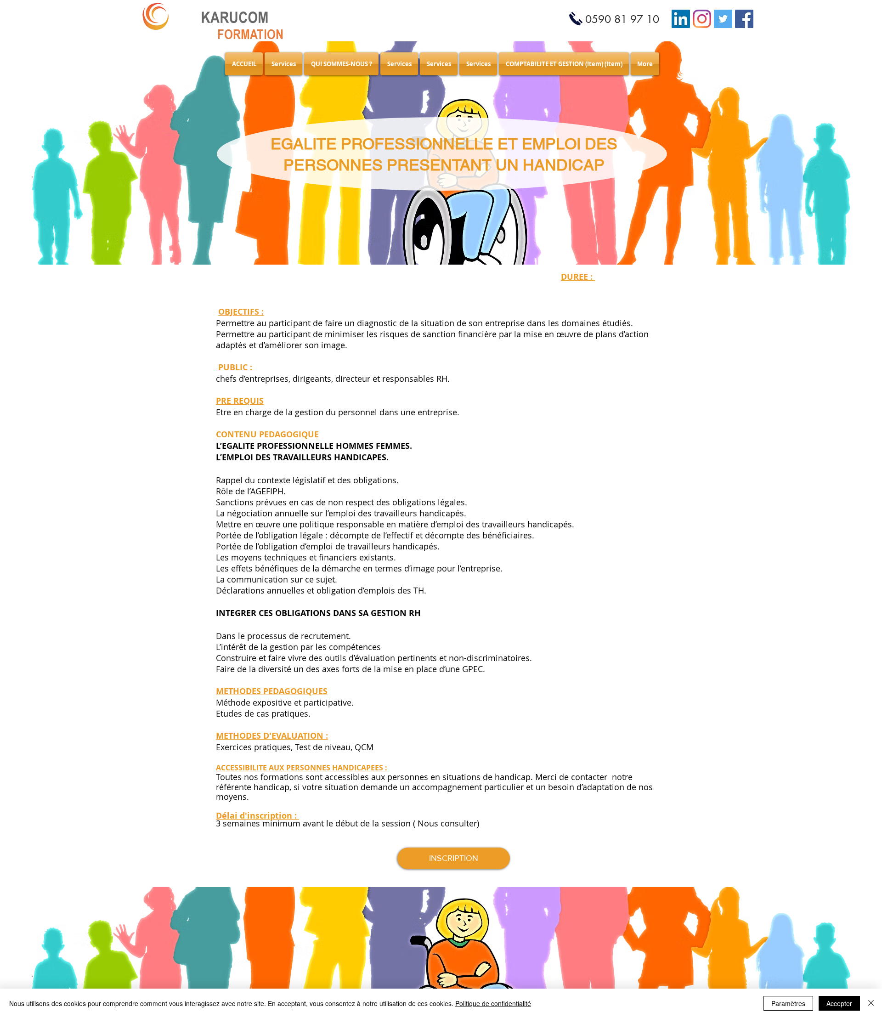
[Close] (870, 1003)
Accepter (839, 1003)
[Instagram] (702, 19)
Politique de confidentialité (493, 1003)
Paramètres (788, 1003)
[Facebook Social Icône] (744, 19)
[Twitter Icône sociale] (723, 19)
